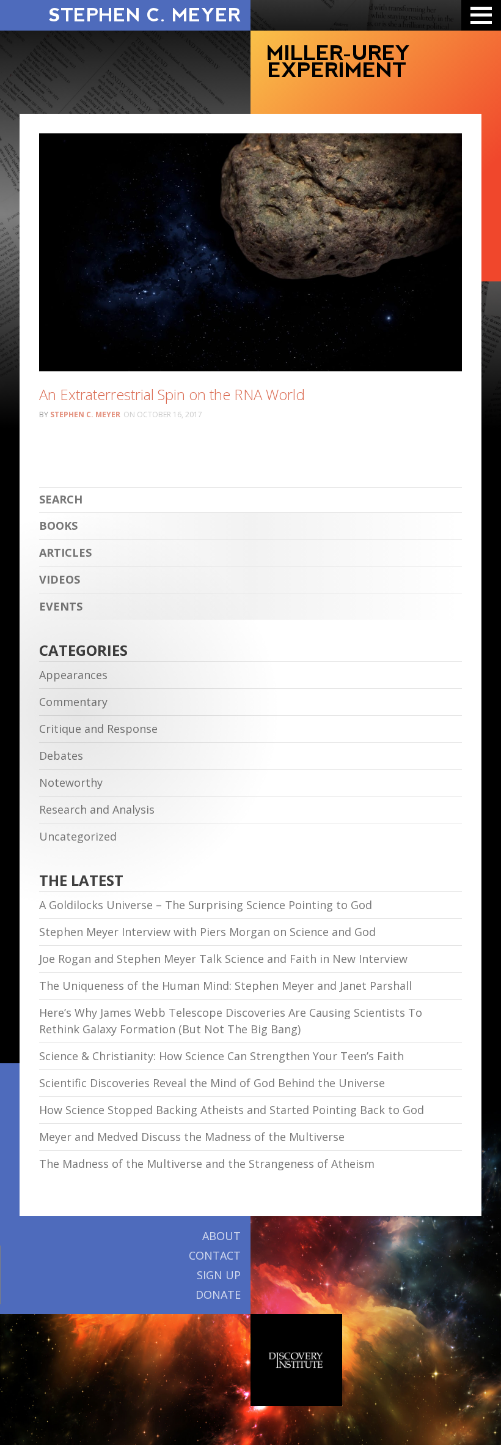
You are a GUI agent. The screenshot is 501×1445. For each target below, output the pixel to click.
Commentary (73, 701)
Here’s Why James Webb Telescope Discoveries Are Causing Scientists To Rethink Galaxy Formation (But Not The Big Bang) (230, 1020)
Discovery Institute (296, 1360)
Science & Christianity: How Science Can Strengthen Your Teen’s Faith (221, 1056)
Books (58, 525)
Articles (65, 552)
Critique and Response (98, 728)
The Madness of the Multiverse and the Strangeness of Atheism (207, 1163)
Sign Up (219, 1275)
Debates (61, 755)
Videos (59, 579)
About (221, 1235)
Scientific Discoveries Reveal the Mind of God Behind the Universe (212, 1082)
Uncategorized (78, 836)
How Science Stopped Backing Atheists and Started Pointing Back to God (231, 1109)
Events (60, 606)
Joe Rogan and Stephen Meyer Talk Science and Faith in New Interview (223, 958)
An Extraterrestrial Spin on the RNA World (172, 394)
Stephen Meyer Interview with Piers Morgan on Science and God (207, 931)
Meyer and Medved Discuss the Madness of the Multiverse (192, 1136)
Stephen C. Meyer (85, 414)
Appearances (73, 674)
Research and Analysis (97, 809)
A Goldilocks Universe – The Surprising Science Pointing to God (205, 904)
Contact (215, 1255)
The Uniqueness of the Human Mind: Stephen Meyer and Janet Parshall (225, 985)
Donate (218, 1294)
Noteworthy (71, 782)
